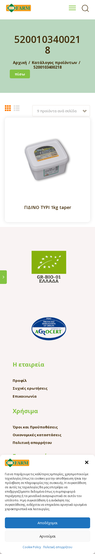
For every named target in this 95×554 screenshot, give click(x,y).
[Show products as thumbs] (8, 108)
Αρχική (20, 62)
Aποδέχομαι (48, 522)
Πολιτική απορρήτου (57, 547)
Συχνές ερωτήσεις (30, 388)
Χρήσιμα (25, 411)
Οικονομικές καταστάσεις (37, 434)
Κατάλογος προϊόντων (54, 62)
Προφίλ (20, 380)
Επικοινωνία (24, 396)
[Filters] (3, 277)
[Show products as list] (16, 108)
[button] (87, 463)
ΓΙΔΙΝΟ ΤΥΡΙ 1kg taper (47, 207)
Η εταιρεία (28, 364)
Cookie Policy (32, 547)
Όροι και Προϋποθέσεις (35, 427)
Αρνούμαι (47, 536)
